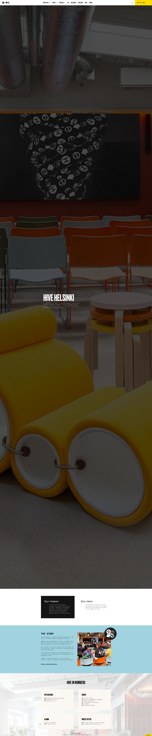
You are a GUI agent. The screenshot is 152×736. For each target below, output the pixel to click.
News (86, 2)
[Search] (132, 2)
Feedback (148, 735)
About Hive (61, 2)
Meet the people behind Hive (49, 664)
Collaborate (73, 2)
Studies (54, 2)
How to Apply (46, 2)
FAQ (68, 2)
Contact (91, 2)
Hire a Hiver (80, 2)
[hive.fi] (5, 2)
